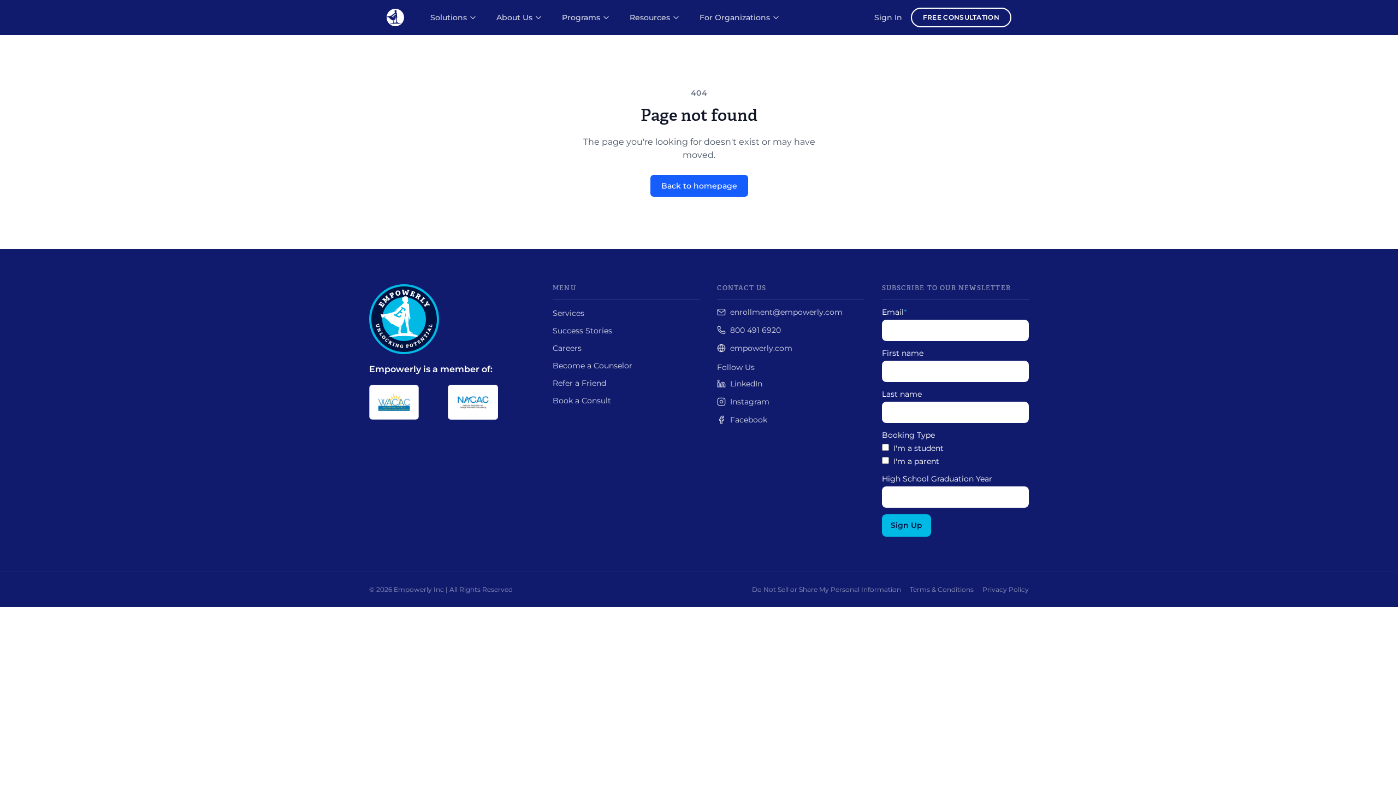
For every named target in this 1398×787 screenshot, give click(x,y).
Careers (567, 348)
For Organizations (735, 17)
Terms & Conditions (942, 589)
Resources (650, 17)
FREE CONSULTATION (961, 17)
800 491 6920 (755, 330)
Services (568, 313)
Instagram (749, 402)
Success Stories (582, 331)
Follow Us (736, 367)
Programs (581, 17)
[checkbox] (955, 455)
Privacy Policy (1005, 589)
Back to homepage (699, 186)
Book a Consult (582, 401)
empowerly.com (761, 348)
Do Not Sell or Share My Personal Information (826, 589)
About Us (514, 17)
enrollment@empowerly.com (786, 312)
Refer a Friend (579, 383)
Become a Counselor (592, 366)
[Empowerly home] (395, 17)
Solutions (448, 17)
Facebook (748, 420)
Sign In (888, 17)
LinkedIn (746, 384)
